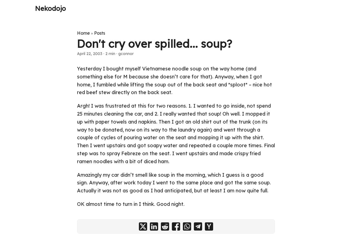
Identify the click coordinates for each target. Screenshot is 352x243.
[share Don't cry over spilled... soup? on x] (143, 226)
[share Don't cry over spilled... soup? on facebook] (176, 226)
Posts (99, 33)
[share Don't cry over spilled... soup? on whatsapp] (187, 226)
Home (83, 33)
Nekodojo (50, 8)
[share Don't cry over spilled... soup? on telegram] (198, 226)
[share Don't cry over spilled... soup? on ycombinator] (209, 226)
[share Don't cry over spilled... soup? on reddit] (165, 226)
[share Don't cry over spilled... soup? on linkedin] (154, 226)
